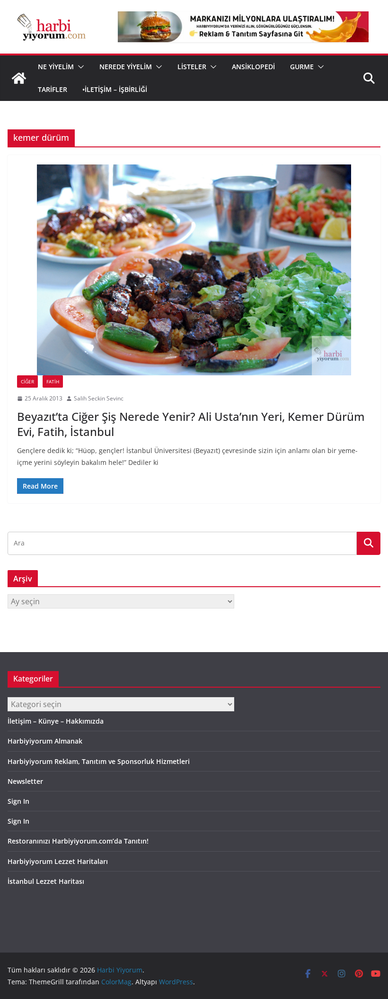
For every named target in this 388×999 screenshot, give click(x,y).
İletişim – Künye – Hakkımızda (56, 721)
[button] (79, 66)
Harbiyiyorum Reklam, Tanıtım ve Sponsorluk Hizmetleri (99, 761)
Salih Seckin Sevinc (98, 398)
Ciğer (27, 381)
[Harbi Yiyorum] (19, 78)
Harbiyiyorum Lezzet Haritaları (58, 861)
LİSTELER (191, 66)
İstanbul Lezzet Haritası (46, 881)
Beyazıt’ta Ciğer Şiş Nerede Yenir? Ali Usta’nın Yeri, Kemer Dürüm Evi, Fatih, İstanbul (191, 424)
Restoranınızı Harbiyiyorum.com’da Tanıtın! (78, 840)
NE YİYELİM (56, 66)
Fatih (52, 381)
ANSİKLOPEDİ (253, 66)
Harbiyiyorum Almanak (45, 740)
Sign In (18, 801)
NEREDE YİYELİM (125, 66)
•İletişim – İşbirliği (114, 89)
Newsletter (25, 781)
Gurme (302, 66)
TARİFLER (52, 89)
